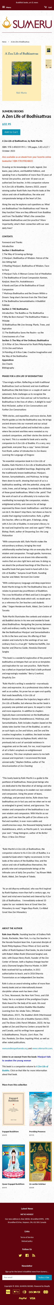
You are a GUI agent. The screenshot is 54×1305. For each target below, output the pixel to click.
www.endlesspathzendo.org (15, 1048)
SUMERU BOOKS (26, 1286)
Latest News (27, 1209)
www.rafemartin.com (42, 1048)
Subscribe (43, 1277)
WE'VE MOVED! (27, 1214)
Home (4, 42)
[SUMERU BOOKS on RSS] (33, 1256)
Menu (8, 7)
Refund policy (27, 1241)
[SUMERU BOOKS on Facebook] (27, 1256)
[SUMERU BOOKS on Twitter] (20, 1256)
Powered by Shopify (42, 1286)
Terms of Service (27, 1237)
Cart (50, 7)
